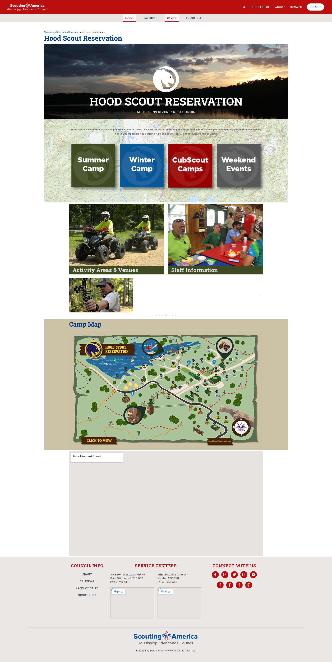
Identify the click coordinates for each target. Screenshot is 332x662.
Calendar (150, 18)
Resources (194, 18)
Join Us (315, 7)
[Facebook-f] (215, 574)
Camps (171, 18)
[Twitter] (234, 574)
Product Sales (87, 588)
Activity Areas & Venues (105, 270)
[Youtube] (253, 574)
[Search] (244, 7)
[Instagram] (224, 574)
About (280, 7)
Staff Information (194, 270)
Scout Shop (261, 7)
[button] (72, 295)
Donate (296, 7)
